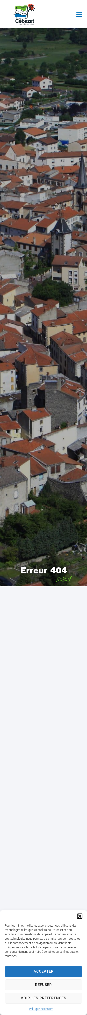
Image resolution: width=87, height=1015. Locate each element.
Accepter (44, 971)
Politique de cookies (41, 1009)
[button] (79, 916)
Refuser (43, 985)
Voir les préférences (43, 998)
